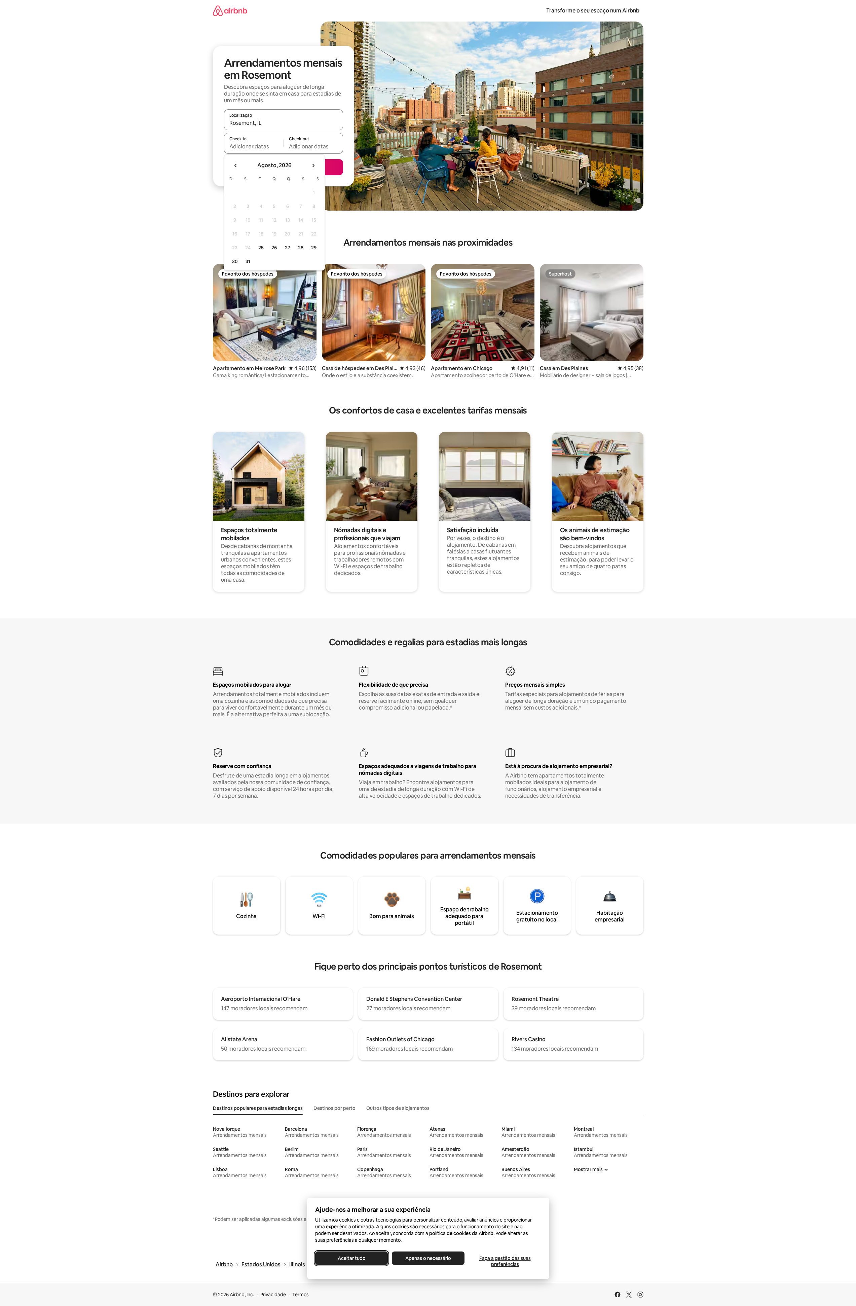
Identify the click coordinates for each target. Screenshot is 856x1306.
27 (287, 248)
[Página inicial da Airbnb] (230, 10)
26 (274, 248)
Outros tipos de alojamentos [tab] (398, 1108)
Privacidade (273, 1295)
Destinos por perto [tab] (334, 1108)
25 (261, 248)
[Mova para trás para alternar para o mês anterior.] (236, 166)
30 (235, 261)
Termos (300, 1295)
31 (248, 261)
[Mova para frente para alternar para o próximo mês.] (313, 166)
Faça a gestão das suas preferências (504, 1261)
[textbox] (253, 146)
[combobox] (283, 123)
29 (314, 248)
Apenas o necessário (428, 1258)
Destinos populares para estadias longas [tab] (258, 1108)
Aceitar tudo (351, 1258)
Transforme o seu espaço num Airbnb (592, 10)
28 (300, 248)
